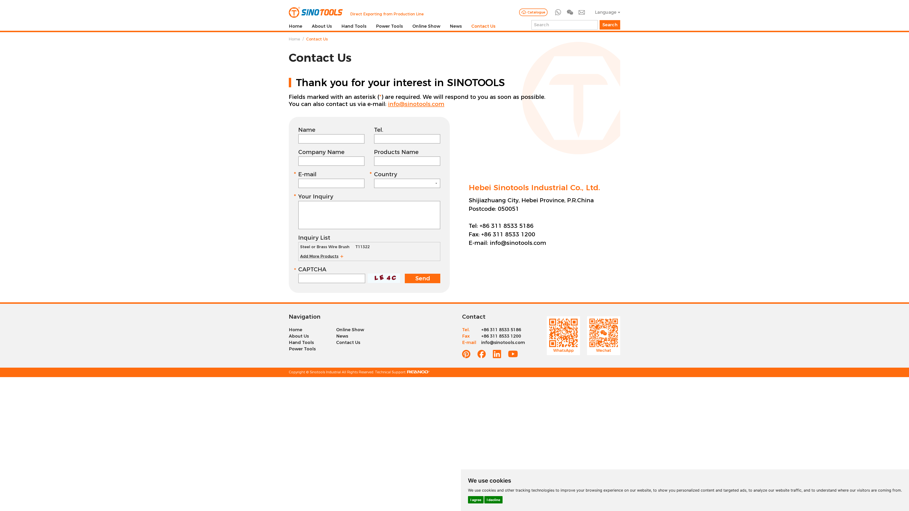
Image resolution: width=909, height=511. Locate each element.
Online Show (426, 26)
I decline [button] (493, 500)
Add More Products (319, 256)
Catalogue (536, 12)
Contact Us (483, 26)
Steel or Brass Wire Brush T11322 (335, 247)
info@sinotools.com (416, 104)
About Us (322, 26)
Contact (474, 316)
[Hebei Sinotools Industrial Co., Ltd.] (316, 12)
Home (295, 26)
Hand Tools (353, 26)
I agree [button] (475, 500)
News (456, 26)
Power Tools (389, 26)
